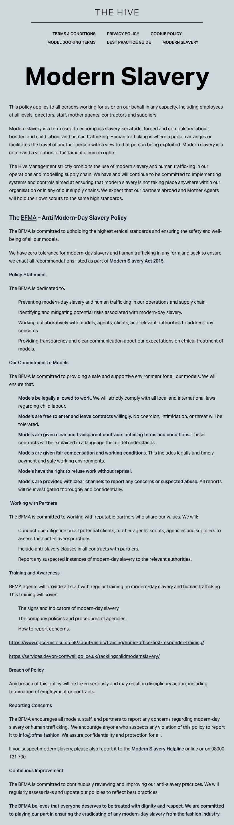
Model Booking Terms (71, 42)
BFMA (29, 217)
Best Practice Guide (129, 42)
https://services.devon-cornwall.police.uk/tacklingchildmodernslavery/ (84, 656)
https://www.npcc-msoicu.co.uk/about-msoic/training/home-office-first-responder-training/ (106, 643)
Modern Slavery (180, 42)
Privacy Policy (123, 33)
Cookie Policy (166, 33)
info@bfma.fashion (39, 735)
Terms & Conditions (74, 33)
